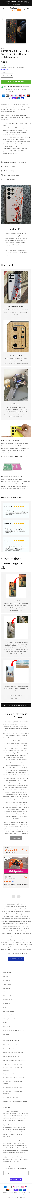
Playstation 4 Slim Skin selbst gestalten (14, 1077)
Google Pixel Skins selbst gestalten (13, 1052)
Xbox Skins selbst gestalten (11, 1097)
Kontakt (5, 976)
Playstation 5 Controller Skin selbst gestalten (13, 1069)
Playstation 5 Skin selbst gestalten (13, 1064)
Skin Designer (7, 984)
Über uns (5, 992)
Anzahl (3, 72)
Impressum (6, 980)
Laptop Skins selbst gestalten (11, 1056)
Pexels (14, 645)
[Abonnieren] (27, 1173)
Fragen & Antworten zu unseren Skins (13, 1030)
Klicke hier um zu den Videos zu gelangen (13, 456)
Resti (10, 876)
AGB (4, 1007)
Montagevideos (7, 999)
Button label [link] (16, 838)
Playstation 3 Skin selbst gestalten (13, 1087)
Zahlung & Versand (8, 1011)
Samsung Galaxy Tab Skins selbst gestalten (15, 1101)
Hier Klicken (14, 699)
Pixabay (7, 645)
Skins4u (7, 1192)
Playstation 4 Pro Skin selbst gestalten (14, 1074)
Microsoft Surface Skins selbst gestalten (14, 1060)
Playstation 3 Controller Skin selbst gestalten (13, 1092)
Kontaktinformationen (20, 1197)
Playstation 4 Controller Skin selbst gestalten (13, 1082)
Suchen (5, 1022)
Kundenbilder (7, 988)
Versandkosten (5, 69)
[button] (3, 9)
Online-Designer (12, 153)
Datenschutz (6, 1003)
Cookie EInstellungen (9, 1015)
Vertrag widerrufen (16, 959)
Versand (28, 1194)
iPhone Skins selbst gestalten (11, 1045)
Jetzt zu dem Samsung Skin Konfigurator (16, 705)
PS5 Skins (6, 1034)
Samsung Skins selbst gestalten (12, 1049)
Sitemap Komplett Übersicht (11, 1019)
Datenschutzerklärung (17, 1194)
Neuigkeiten (6, 1026)
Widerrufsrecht (7, 996)
